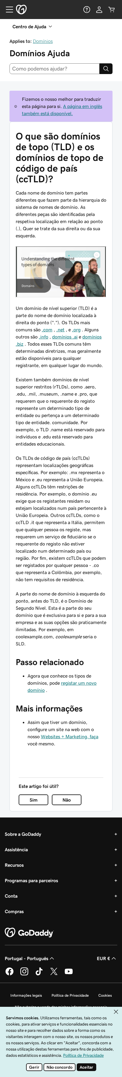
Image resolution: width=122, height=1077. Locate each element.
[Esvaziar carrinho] (111, 9)
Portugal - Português (26, 958)
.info (43, 336)
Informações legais (26, 995)
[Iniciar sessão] (99, 9)
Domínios (43, 41)
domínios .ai (65, 336)
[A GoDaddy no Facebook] (9, 974)
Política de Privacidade (70, 995)
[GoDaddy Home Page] (29, 933)
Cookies (105, 995)
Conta (11, 895)
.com (47, 329)
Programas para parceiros (31, 880)
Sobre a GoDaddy (23, 834)
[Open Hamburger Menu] (7, 9)
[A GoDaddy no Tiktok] (39, 974)
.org (76, 329)
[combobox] (54, 68)
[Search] (106, 68)
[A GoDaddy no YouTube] (68, 974)
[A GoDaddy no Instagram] (24, 974)
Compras (14, 911)
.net (60, 329)
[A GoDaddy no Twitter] (54, 974)
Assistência (16, 849)
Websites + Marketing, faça (69, 736)
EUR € (103, 958)
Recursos (14, 865)
